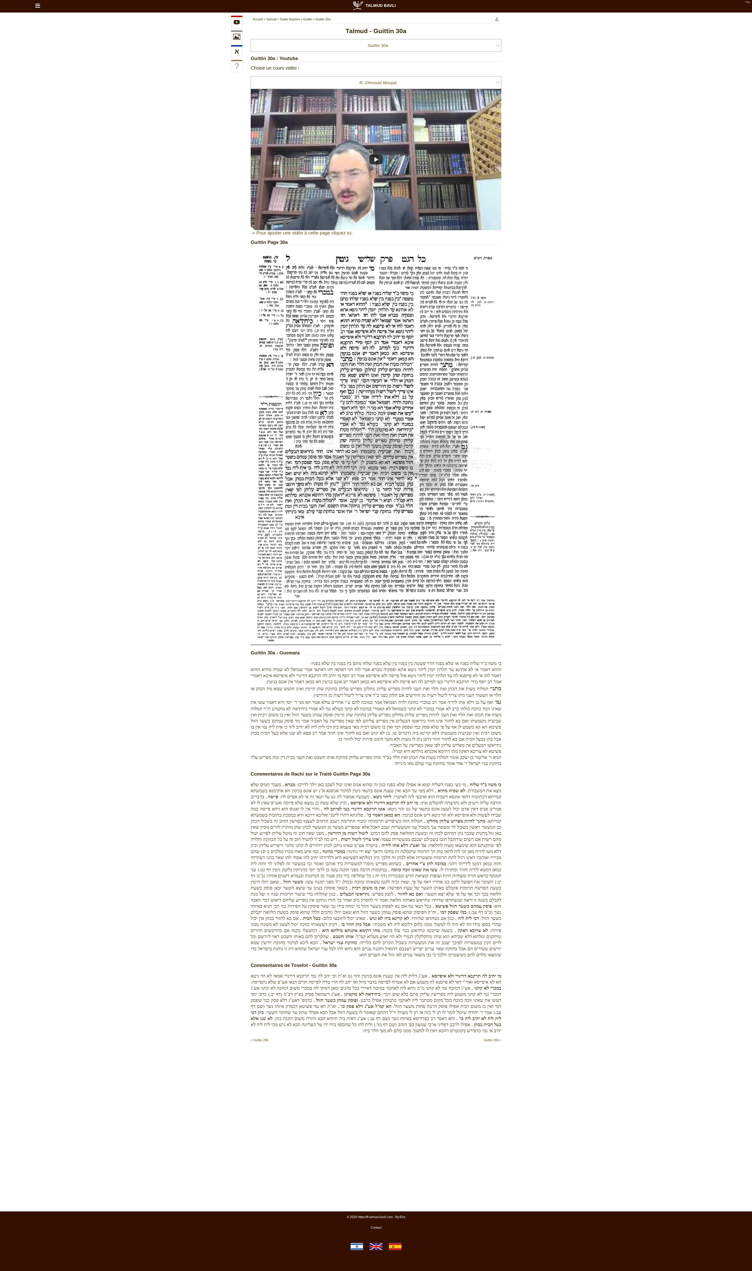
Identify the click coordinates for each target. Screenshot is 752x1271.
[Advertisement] (376, 1054)
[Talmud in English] (376, 1246)
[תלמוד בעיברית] (357, 1246)
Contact (376, 1227)
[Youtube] (236, 22)
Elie (402, 1217)
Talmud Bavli (381, 5)
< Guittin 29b (259, 1040)
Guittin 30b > (492, 1040)
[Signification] (236, 67)
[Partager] (496, 19)
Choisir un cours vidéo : (275, 68)
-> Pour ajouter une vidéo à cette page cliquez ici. (302, 232)
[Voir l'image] (236, 37)
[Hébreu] (236, 52)
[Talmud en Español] (395, 1246)
